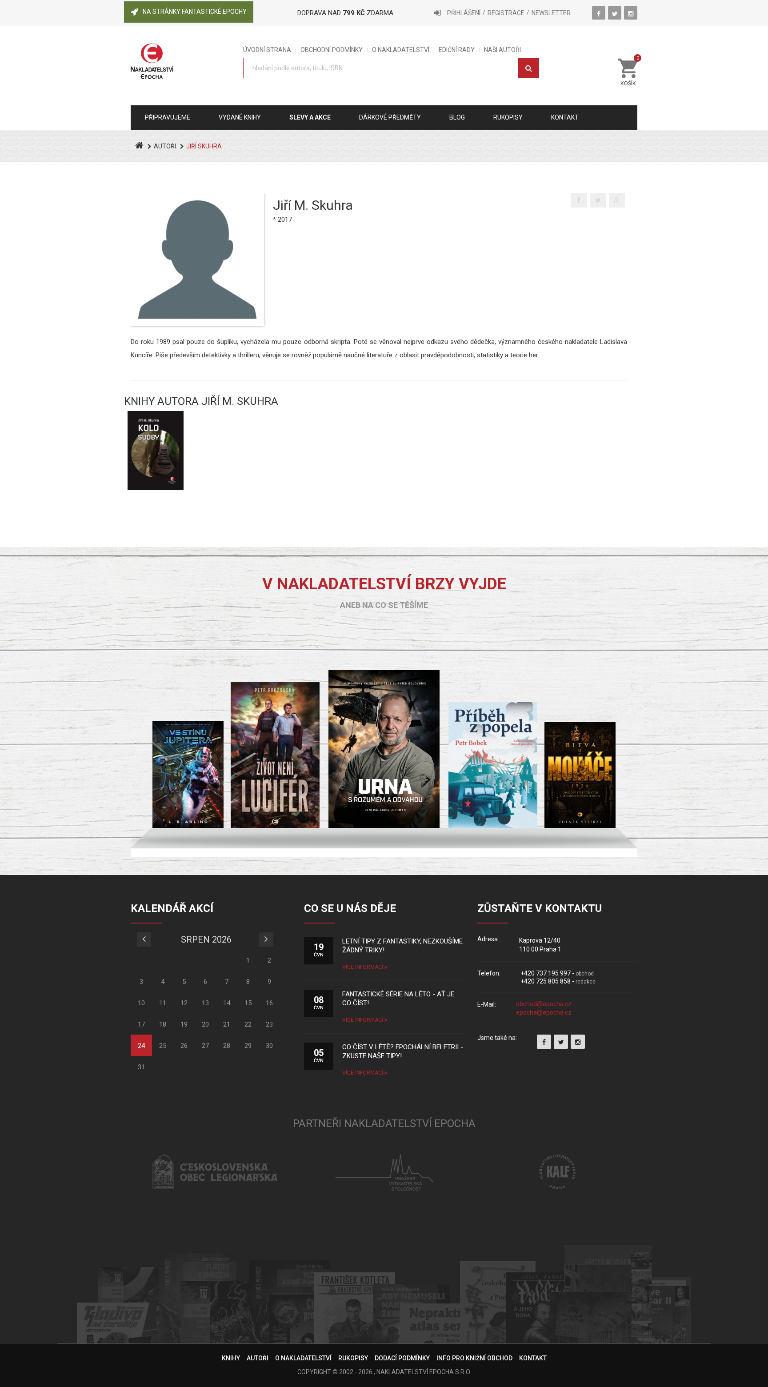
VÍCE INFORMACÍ (363, 967)
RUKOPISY (353, 1358)
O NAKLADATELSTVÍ (400, 50)
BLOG (457, 117)
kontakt (565, 117)
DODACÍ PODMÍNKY (402, 1358)
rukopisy (508, 117)
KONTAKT (533, 1358)
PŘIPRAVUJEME (167, 117)
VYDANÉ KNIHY (240, 117)
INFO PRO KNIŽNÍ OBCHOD (474, 1358)
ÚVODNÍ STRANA (267, 50)
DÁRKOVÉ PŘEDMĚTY (390, 117)
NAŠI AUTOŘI (502, 50)
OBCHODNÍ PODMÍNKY (331, 50)
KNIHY (231, 1358)
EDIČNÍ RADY (457, 50)
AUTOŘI (165, 146)
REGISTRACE (506, 12)
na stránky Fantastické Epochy (195, 11)
